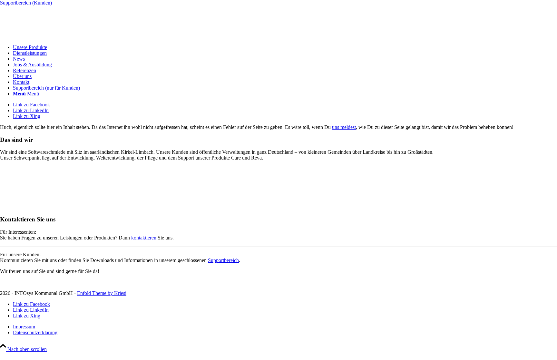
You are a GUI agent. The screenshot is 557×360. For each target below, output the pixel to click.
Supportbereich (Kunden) (26, 2)
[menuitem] (285, 47)
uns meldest (344, 127)
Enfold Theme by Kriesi (101, 293)
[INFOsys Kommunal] (48, 36)
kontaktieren (143, 237)
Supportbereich (223, 260)
